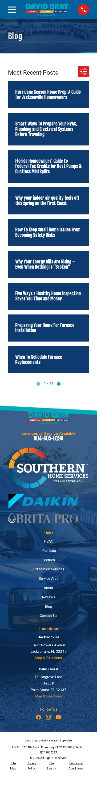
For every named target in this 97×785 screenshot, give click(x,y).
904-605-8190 (48, 438)
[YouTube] (58, 717)
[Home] (46, 10)
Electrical (48, 560)
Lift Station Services (48, 569)
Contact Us (48, 616)
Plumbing (48, 550)
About (48, 588)
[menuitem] (13, 766)
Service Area (48, 578)
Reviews (48, 597)
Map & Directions (48, 658)
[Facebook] (38, 717)
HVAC (48, 541)
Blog (48, 606)
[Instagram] (48, 717)
